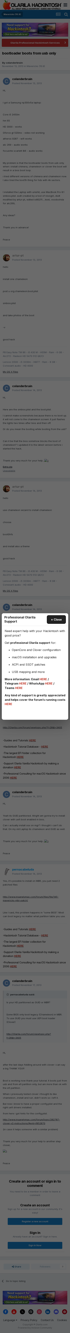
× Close (56, 619)
